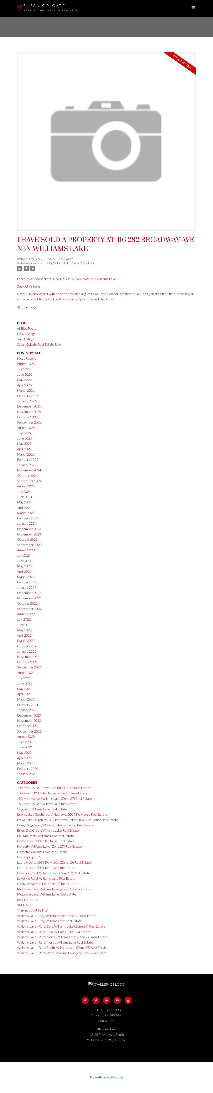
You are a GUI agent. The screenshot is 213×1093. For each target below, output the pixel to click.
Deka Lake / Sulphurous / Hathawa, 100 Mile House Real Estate (62, 814)
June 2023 (24, 561)
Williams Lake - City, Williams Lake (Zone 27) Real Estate (62, 263)
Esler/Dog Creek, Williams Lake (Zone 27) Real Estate (55, 825)
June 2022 (24, 625)
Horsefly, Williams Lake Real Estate (42, 852)
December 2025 (29, 406)
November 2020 (29, 720)
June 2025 (24, 438)
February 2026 (27, 395)
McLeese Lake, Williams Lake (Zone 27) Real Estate (54, 889)
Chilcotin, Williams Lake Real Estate (42, 809)
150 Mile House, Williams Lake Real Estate (47, 804)
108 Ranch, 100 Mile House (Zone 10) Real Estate (52, 793)
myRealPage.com (113, 1077)
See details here (28, 286)
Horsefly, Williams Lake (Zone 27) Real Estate (49, 846)
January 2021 (26, 710)
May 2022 (24, 630)
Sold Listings (25, 339)
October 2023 (27, 539)
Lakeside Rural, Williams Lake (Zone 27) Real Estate (53, 873)
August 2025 (26, 428)
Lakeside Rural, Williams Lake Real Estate (46, 878)
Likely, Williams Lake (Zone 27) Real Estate (47, 884)
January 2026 (26, 401)
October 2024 (27, 475)
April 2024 (24, 507)
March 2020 (26, 763)
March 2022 (26, 640)
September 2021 (29, 667)
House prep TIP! (29, 857)
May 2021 (24, 689)
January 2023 (26, 587)
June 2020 (24, 747)
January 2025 (26, 465)
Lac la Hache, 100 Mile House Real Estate (46, 867)
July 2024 (24, 491)
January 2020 (26, 774)
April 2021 (24, 694)
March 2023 (26, 577)
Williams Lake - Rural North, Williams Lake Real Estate (55, 942)
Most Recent (26, 358)
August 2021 (26, 672)
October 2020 (27, 726)
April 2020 (24, 758)
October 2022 (27, 603)
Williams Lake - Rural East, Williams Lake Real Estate (54, 932)
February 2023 (27, 582)
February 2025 (27, 459)
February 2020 (27, 768)
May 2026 (24, 379)
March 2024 (26, 513)
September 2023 (29, 545)
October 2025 (27, 417)
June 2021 (24, 683)
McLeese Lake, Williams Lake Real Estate (46, 894)
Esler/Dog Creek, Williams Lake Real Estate (48, 830)
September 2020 (29, 731)
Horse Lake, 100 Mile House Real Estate (46, 841)
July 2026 (24, 369)
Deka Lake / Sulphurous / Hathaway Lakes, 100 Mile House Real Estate (67, 820)
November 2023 (29, 534)
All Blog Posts (26, 328)
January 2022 (26, 651)
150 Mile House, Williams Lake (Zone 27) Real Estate (54, 798)
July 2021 (24, 678)
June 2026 (24, 374)
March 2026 (26, 390)
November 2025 (29, 412)
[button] (85, 1000)
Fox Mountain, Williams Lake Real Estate (45, 836)
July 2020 (24, 742)
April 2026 (24, 385)
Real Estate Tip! (28, 900)
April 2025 (24, 449)
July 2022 (24, 619)
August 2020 (26, 736)
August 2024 (26, 486)
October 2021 (27, 662)
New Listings (26, 334)
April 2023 (24, 571)
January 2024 (26, 523)
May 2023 (24, 566)
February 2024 (27, 518)
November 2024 (29, 470)
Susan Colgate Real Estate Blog (39, 344)
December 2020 (29, 715)
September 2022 (29, 609)
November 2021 (29, 656)
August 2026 (26, 364)
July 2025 (24, 433)
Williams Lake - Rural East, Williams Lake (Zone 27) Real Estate (61, 926)
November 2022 (29, 598)
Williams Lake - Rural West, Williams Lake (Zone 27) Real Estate (62, 953)
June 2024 (24, 497)
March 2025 (26, 454)
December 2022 (29, 593)
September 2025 (29, 422)
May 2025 (24, 443)
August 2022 (26, 614)
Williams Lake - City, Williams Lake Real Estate (49, 921)
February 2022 (27, 646)
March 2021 (26, 699)
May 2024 (24, 502)
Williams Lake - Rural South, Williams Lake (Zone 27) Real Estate (62, 947)
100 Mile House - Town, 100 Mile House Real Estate (53, 788)
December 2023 (29, 529)
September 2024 (29, 481)
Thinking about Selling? (32, 910)
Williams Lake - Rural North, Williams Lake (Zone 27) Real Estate (62, 937)
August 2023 (26, 550)
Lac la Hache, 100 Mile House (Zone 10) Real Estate (54, 862)
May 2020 (24, 752)
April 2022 (24, 635)
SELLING (24, 905)
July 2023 (24, 555)
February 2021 (27, 705)
